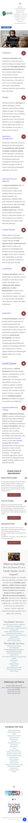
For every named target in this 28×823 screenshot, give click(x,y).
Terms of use (22, 817)
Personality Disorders (14, 770)
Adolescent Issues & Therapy (14, 646)
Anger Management (14, 647)
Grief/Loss (14, 662)
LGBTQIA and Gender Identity (13, 752)
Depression (14, 741)
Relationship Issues (14, 757)
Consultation (7, 269)
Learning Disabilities (14, 750)
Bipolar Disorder (14, 739)
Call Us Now (6, 27)
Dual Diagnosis (14, 744)
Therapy (5, 97)
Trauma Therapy (7, 501)
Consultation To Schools (14, 638)
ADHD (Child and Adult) (14, 730)
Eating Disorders (14, 746)
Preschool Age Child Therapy (14, 669)
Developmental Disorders (14, 743)
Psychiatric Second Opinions (14, 640)
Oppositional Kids (7, 524)
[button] (20, 4)
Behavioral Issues (14, 737)
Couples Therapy (8, 230)
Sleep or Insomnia (14, 759)
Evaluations (6, 53)
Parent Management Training (14, 667)
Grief (14, 748)
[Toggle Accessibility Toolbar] (25, 819)
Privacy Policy (16, 817)
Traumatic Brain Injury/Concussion (14, 764)
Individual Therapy (14, 664)
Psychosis (14, 771)
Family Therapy (14, 660)
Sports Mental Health (9, 478)
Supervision (6, 313)
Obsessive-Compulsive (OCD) (14, 753)
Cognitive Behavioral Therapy (14, 653)
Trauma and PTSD (14, 762)
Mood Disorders (14, 768)
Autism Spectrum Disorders (14, 735)
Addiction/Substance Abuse (14, 732)
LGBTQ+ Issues (14, 665)
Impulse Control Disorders (14, 766)
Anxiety (14, 734)
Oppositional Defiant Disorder (14, 755)
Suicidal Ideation (14, 761)
